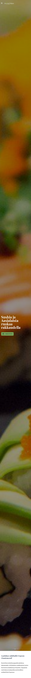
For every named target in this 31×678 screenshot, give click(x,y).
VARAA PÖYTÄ (8, 333)
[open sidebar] (1, 3)
